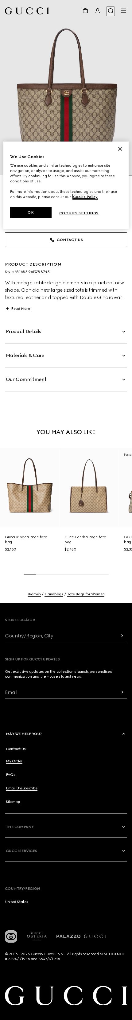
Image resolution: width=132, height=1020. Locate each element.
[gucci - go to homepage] (27, 10)
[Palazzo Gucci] (81, 936)
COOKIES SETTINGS (79, 213)
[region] (66, 185)
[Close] (120, 149)
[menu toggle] (123, 10)
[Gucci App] (11, 936)
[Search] (110, 11)
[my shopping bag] (85, 10)
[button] (66, 88)
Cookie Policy (85, 197)
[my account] (97, 10)
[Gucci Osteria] (37, 936)
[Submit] (122, 636)
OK (31, 212)
